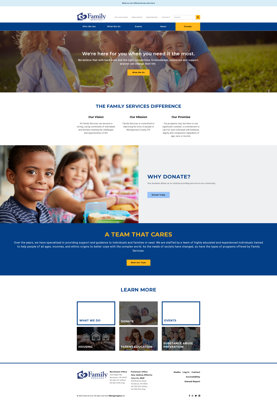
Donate (188, 26)
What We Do (113, 26)
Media (177, 372)
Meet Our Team (138, 263)
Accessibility (193, 377)
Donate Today (158, 195)
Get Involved (121, 17)
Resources (137, 17)
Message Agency (115, 396)
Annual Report (192, 381)
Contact (166, 17)
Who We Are (89, 26)
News (163, 26)
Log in (186, 372)
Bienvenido (152, 17)
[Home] (91, 16)
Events (138, 26)
